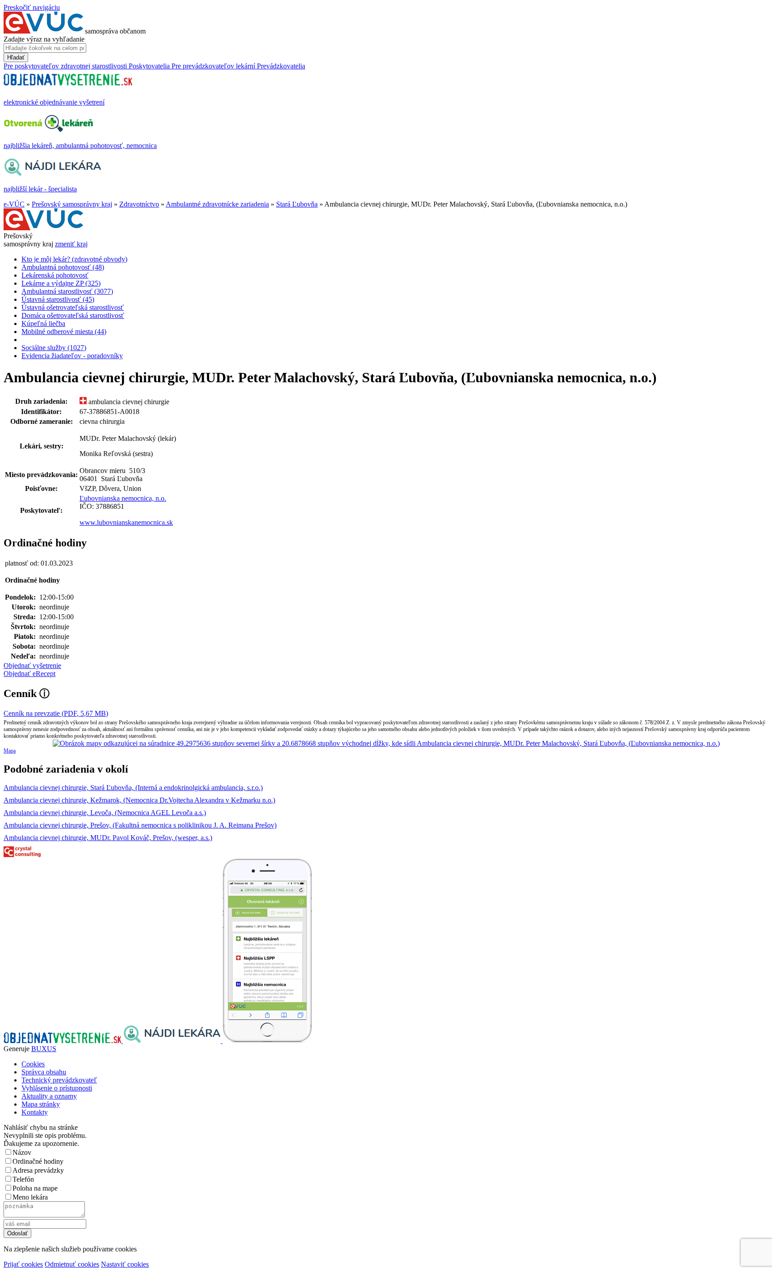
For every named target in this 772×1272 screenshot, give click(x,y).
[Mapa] (386, 744)
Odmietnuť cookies (72, 1264)
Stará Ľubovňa (297, 204)
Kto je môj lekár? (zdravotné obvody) (74, 259)
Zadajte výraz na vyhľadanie (44, 39)
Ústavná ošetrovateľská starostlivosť (72, 307)
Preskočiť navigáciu (32, 7)
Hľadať (16, 57)
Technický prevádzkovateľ (59, 1080)
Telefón (23, 1179)
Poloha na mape (35, 1188)
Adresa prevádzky (38, 1170)
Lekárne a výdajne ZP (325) (61, 283)
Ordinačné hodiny (38, 1161)
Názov (22, 1152)
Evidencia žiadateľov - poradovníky (72, 355)
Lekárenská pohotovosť (54, 275)
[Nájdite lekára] (172, 1040)
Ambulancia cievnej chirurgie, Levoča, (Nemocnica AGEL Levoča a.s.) (105, 812)
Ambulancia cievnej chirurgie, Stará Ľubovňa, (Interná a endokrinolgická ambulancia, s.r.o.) (133, 787)
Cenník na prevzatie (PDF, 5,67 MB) (56, 713)
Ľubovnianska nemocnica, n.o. (123, 498)
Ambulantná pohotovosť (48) (62, 267)
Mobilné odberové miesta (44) (63, 331)
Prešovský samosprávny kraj (72, 204)
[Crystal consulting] (22, 854)
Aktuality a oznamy (49, 1096)
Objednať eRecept (29, 673)
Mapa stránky (40, 1104)
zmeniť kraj (71, 244)
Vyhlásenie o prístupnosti (56, 1088)
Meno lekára (30, 1197)
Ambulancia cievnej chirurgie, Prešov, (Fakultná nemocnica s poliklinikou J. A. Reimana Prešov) (140, 825)
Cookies (33, 1064)
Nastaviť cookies (125, 1264)
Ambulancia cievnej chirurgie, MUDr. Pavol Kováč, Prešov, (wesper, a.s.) (108, 837)
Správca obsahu (43, 1072)
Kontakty (34, 1112)
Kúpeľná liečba (43, 323)
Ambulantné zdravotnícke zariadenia (217, 204)
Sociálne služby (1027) (53, 347)
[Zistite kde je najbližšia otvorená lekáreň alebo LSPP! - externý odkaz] (267, 1040)
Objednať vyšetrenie (32, 665)
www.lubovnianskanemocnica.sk (126, 522)
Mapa (10, 751)
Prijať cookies (23, 1264)
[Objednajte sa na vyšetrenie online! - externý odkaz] (63, 1040)
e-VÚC (14, 204)
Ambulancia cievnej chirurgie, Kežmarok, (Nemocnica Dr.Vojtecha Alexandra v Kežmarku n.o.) (139, 800)
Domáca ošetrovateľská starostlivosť (72, 315)
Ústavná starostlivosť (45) (57, 299)
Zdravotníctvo (139, 204)
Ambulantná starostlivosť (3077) (67, 291)
